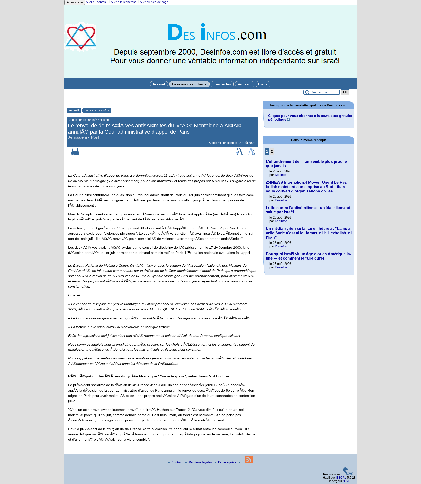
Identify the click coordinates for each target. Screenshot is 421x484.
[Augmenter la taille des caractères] (239, 154)
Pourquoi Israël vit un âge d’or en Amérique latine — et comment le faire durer (308, 256)
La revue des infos (189, 84)
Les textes (222, 84)
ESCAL (341, 477)
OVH (347, 481)
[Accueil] (210, 77)
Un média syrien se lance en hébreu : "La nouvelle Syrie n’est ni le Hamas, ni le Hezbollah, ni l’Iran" (309, 233)
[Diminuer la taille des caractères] (252, 154)
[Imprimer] (75, 154)
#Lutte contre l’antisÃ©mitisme (89, 120)
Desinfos (281, 175)
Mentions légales (201, 462)
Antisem (244, 84)
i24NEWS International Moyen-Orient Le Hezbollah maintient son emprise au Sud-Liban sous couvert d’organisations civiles (307, 186)
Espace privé (227, 462)
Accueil (159, 84)
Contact (177, 462)
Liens (263, 84)
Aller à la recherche (124, 2)
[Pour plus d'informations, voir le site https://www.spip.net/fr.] (348, 474)
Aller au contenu (97, 2)
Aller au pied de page (154, 2)
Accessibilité (74, 2)
